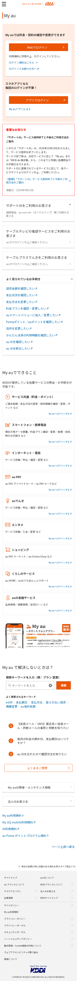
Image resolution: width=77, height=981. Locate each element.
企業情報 (8, 897)
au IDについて (47, 877)
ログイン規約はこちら (21, 62)
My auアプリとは (18, 109)
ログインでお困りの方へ (23, 68)
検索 (63, 685)
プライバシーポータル (15, 925)
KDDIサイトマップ (49, 897)
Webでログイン (37, 47)
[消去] (50, 685)
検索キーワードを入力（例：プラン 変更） (33, 677)
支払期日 (21, 702)
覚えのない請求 (56, 702)
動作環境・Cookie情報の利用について (22, 945)
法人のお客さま (47, 891)
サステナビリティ (12, 891)
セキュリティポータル (14, 932)
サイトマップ (10, 877)
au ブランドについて (14, 884)
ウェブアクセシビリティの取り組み (21, 952)
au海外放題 (28, 706)
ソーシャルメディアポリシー (18, 938)
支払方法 (36, 702)
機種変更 (11, 706)
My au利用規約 (11, 911)
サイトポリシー (11, 905)
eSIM (9, 702)
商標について (10, 958)
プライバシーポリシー (15, 918)
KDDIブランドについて (51, 884)
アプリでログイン (37, 100)
